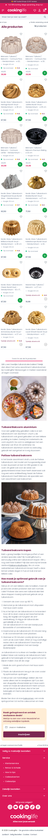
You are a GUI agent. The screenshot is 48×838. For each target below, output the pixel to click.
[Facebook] (21, 807)
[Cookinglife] (18, 10)
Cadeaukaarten (12, 776)
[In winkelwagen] (20, 73)
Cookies (26, 834)
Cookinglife (12, 830)
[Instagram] (10, 807)
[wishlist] (34, 10)
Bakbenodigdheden (18, 565)
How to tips (10, 772)
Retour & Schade (13, 767)
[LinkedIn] (26, 807)
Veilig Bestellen (16, 834)
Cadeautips (10, 781)
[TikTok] (32, 807)
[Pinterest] (38, 807)
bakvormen (28, 698)
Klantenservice (12, 763)
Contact (33, 834)
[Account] (39, 10)
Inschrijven (24, 734)
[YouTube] (15, 807)
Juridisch (5, 834)
